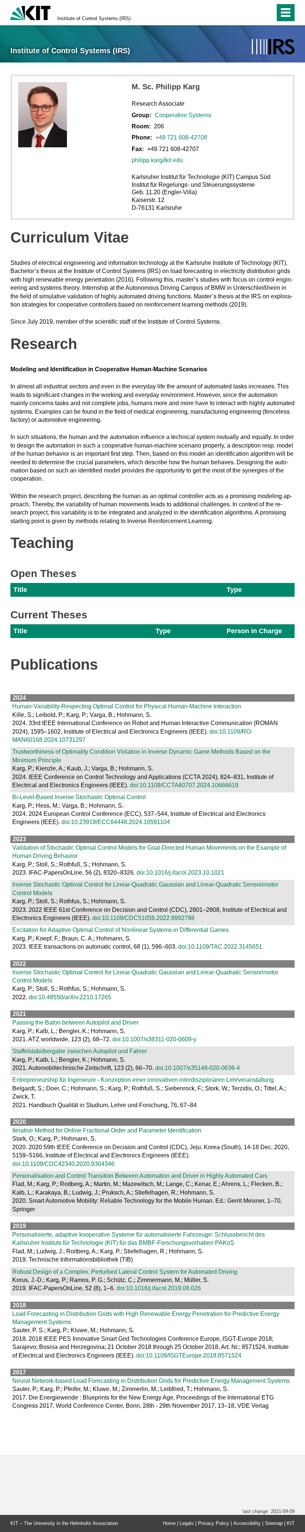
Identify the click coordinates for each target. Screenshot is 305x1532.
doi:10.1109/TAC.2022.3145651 (220, 946)
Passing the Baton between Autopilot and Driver (75, 1022)
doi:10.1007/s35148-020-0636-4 (197, 1068)
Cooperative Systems (183, 115)
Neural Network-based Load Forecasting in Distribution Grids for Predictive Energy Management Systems (151, 1381)
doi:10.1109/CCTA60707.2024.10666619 (184, 785)
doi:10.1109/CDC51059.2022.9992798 (143, 918)
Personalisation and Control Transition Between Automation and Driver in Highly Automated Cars (139, 1176)
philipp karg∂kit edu (157, 160)
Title (20, 589)
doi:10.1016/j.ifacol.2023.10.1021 (180, 872)
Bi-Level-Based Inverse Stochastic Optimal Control (79, 797)
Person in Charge (254, 631)
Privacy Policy (213, 1523)
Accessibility (247, 1523)
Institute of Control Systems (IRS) (94, 18)
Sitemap (274, 1523)
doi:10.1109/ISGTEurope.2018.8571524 (188, 1355)
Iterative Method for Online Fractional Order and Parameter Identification (106, 1130)
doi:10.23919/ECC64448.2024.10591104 (115, 822)
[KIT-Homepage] (30, 12)
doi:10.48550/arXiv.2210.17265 (70, 997)
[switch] (253, 13)
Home (169, 1523)
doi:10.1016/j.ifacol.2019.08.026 (158, 1288)
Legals (187, 1523)
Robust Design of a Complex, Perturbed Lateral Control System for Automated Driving (124, 1272)
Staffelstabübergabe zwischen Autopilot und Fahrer (79, 1051)
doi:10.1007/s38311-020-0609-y (154, 1039)
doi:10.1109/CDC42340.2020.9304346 (63, 1164)
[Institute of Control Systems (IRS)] (273, 47)
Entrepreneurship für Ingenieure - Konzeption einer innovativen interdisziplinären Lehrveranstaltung (143, 1080)
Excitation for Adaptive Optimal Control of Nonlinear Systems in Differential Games (120, 930)
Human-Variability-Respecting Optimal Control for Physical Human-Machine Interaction (126, 706)
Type (234, 589)
